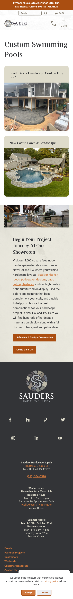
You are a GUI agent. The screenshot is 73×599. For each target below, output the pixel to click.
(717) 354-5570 (36, 476)
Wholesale (10, 561)
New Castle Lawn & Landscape (33, 142)
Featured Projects (14, 552)
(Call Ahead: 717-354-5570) (36, 504)
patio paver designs (33, 279)
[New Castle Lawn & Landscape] (36, 172)
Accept (28, 592)
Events (8, 548)
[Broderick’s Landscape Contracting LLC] (36, 107)
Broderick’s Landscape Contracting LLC (36, 75)
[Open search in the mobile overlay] (46, 13)
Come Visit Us (24, 349)
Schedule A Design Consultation (34, 337)
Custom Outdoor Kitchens (43, 3)
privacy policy (51, 581)
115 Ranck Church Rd (36, 466)
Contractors (11, 557)
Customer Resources (16, 565)
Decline (44, 592)
